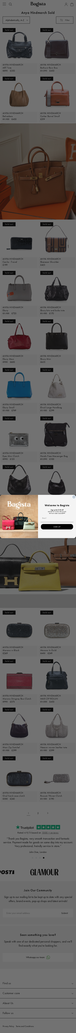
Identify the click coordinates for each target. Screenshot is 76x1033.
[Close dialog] (74, 497)
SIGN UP (57, 527)
